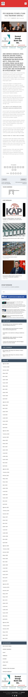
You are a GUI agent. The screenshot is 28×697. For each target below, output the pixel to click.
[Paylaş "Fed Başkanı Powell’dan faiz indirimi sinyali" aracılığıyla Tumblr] (12, 167)
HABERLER (13, 18)
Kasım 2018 (5, 612)
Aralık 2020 (5, 533)
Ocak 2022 (5, 491)
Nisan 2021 (5, 520)
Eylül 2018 (5, 619)
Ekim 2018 (5, 616)
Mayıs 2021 (5, 517)
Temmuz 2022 (6, 472)
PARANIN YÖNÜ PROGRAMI (9, 668)
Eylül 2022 (5, 466)
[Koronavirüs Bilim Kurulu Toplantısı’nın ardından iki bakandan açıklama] (14, 267)
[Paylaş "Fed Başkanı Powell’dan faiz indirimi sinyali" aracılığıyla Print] (15, 169)
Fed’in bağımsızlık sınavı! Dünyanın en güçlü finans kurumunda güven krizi (13, 329)
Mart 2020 (5, 561)
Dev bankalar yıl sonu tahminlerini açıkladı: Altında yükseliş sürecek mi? (12, 324)
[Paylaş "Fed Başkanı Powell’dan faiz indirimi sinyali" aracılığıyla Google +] (10, 167)
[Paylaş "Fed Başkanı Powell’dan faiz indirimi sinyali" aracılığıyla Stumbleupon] (23, 167)
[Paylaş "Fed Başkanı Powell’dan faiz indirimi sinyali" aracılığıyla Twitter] (7, 167)
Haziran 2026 (6, 370)
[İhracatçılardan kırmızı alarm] (14, 248)
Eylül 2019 (5, 581)
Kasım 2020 (5, 536)
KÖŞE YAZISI (5, 662)
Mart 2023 (5, 446)
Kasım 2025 (5, 382)
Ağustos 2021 (6, 507)
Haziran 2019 (6, 590)
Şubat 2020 (5, 565)
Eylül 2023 (5, 427)
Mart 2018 (5, 638)
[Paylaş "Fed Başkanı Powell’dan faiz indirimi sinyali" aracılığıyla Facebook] (5, 167)
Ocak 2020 (5, 568)
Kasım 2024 (5, 395)
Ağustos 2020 (6, 545)
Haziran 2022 (6, 475)
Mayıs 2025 (5, 386)
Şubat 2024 (5, 411)
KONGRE (5, 658)
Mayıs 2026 (5, 373)
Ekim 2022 (5, 462)
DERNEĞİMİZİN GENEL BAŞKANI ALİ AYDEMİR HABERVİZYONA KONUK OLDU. (12, 338)
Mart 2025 (5, 389)
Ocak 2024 (5, 414)
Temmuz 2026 (6, 366)
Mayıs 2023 (5, 440)
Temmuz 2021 (6, 510)
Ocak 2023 (5, 453)
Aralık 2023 (5, 418)
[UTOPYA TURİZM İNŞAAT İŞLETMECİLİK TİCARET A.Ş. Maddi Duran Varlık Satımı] (14, 210)
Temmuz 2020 (6, 549)
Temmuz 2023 (6, 434)
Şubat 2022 (5, 488)
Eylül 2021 (5, 504)
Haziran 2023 (6, 437)
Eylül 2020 (5, 542)
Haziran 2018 (6, 628)
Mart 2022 (5, 485)
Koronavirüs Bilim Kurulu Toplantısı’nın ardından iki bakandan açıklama (12, 276)
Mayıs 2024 (5, 405)
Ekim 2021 (5, 501)
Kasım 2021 (5, 497)
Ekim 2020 (5, 539)
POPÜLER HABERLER (7, 671)
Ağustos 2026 (6, 363)
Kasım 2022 (5, 459)
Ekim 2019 (5, 577)
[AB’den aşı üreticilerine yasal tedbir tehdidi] (14, 229)
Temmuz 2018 (6, 625)
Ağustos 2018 (6, 622)
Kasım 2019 (5, 574)
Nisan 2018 (5, 635)
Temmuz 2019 (6, 587)
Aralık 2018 (5, 609)
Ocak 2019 (5, 606)
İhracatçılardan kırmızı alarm (10, 257)
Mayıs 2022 (5, 478)
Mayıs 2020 (5, 555)
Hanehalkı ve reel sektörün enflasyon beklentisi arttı (13, 333)
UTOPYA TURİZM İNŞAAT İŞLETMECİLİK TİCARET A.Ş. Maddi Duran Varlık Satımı (12, 219)
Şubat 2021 (5, 526)
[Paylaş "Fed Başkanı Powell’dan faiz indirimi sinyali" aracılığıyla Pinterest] (15, 167)
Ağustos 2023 (6, 430)
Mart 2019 (5, 600)
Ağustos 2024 (6, 402)
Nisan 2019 (5, 596)
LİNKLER (4, 665)
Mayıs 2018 (5, 632)
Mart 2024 (5, 408)
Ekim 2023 (5, 424)
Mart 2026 (5, 376)
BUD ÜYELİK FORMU (7, 646)
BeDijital (23, 692)
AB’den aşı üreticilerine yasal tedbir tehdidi (13, 238)
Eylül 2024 (5, 398)
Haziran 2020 (6, 552)
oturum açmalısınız (15, 287)
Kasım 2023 (5, 421)
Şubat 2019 (5, 603)
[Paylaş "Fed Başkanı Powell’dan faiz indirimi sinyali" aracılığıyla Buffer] (20, 167)
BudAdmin (16, 190)
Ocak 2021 (5, 529)
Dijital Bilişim (15, 692)
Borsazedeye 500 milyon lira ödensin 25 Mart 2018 (13, 351)
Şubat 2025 (5, 392)
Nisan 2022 (5, 481)
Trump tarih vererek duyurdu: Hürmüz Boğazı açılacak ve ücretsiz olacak (13, 342)
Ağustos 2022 (6, 469)
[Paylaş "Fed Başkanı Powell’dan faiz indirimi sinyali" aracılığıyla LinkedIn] (18, 167)
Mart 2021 (5, 523)
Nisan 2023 (5, 443)
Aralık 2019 (5, 571)
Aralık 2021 (5, 494)
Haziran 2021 (6, 513)
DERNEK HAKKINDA (7, 649)
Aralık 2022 (5, 456)
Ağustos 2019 (6, 584)
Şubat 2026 (5, 379)
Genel (4, 652)
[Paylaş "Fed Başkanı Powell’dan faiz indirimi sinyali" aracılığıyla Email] (12, 169)
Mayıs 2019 (5, 593)
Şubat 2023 (5, 450)
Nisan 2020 (5, 558)
